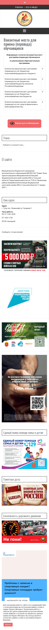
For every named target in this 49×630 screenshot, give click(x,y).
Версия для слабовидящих (27, 123)
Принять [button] (8, 625)
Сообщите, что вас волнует (12, 232)
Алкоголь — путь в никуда (26, 7)
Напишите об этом (17, 601)
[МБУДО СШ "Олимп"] (25, 18)
